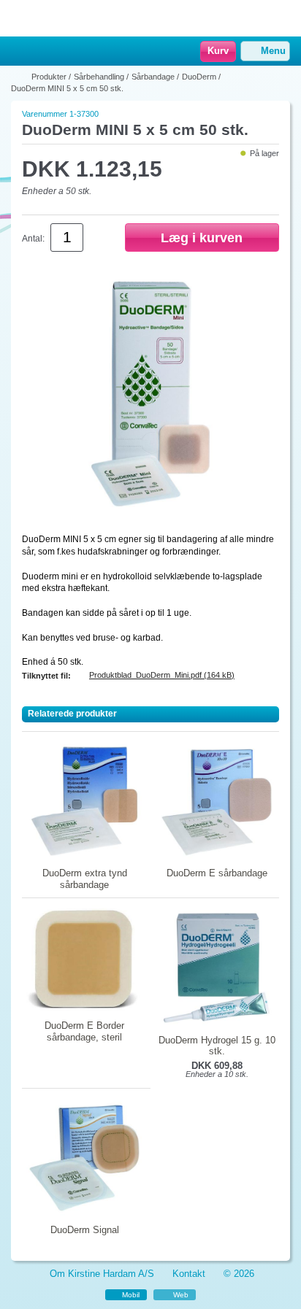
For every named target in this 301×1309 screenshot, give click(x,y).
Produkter (48, 76)
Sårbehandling (99, 76)
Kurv (218, 50)
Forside (19, 77)
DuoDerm (199, 76)
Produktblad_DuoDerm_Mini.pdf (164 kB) (162, 675)
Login (40, 52)
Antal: (33, 238)
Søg (59, 52)
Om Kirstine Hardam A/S (102, 1273)
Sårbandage (153, 76)
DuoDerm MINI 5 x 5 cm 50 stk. (67, 88)
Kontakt (188, 1273)
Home (18, 52)
